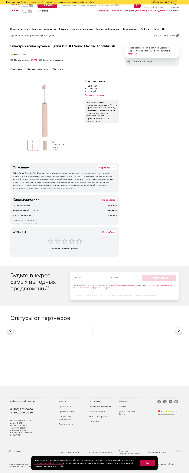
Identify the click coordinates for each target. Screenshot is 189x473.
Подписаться (159, 278)
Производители (66, 411)
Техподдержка (66, 424)
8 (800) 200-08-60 (21, 412)
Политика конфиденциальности (128, 452)
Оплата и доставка (158, 10)
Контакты (174, 10)
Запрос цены (116, 10)
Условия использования (100, 452)
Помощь (122, 406)
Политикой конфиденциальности (122, 285)
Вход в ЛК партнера (98, 416)
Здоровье (132, 54)
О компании (94, 421)
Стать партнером (97, 411)
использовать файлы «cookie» (48, 463)
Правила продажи (157, 452)
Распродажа (94, 401)
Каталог (62, 401)
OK (147, 463)
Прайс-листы (65, 406)
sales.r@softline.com (155, 7)
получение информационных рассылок (97, 288)
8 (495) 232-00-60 (21, 409)
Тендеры (129, 10)
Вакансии (123, 401)
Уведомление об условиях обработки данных (136, 295)
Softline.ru (103, 10)
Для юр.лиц (141, 10)
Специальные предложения (65, 417)
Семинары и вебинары (100, 406)
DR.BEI (33, 60)
